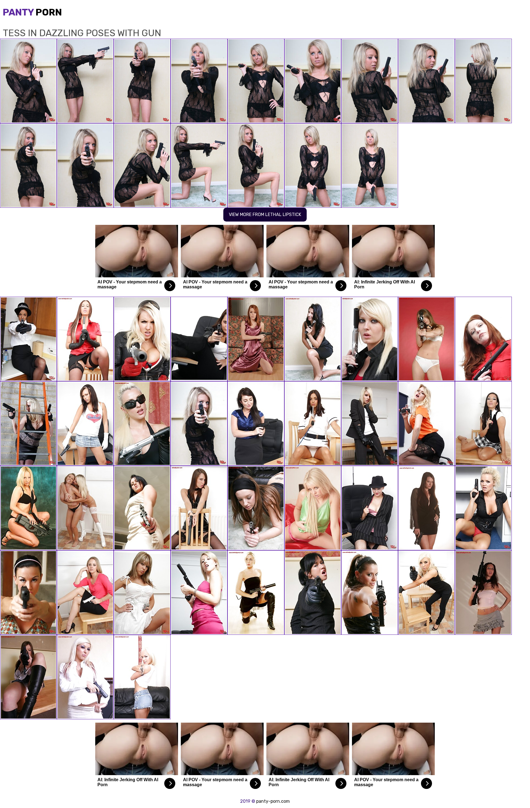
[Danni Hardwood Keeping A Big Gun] (142, 339)
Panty (32, 12)
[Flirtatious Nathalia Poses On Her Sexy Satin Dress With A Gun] (255, 339)
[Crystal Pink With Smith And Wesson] (85, 592)
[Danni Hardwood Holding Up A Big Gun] (28, 423)
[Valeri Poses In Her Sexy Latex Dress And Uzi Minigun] (369, 592)
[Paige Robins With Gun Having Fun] (255, 592)
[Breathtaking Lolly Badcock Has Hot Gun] (28, 592)
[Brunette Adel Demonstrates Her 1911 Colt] (312, 339)
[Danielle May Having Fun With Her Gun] (199, 592)
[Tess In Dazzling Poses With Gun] (199, 423)
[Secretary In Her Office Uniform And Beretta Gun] (312, 592)
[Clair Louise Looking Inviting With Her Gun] (28, 508)
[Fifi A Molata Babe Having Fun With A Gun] (28, 339)
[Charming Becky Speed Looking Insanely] (426, 508)
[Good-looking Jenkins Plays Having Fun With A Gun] (199, 339)
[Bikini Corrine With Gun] (426, 339)
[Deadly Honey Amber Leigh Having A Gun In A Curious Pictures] (142, 508)
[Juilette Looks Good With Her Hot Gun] (142, 677)
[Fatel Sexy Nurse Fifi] (312, 423)
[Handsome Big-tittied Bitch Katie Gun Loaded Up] (369, 508)
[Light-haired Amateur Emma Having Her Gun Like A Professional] (369, 423)
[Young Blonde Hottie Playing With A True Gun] (426, 423)
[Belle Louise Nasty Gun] (142, 592)
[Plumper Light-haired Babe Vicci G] (312, 508)
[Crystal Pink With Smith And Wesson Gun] (85, 508)
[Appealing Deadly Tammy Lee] (199, 508)
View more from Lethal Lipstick (265, 214)
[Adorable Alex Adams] (85, 677)
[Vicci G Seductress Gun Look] (369, 339)
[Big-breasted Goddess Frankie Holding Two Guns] (483, 508)
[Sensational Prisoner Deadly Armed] (483, 339)
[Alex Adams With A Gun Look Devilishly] (426, 592)
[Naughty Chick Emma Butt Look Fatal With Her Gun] (85, 339)
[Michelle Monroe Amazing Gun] (142, 423)
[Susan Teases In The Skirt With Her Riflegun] (483, 592)
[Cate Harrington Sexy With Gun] (28, 677)
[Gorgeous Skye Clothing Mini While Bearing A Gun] (85, 423)
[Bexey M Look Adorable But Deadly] (483, 423)
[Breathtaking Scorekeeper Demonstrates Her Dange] (255, 423)
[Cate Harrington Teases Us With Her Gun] (255, 508)
